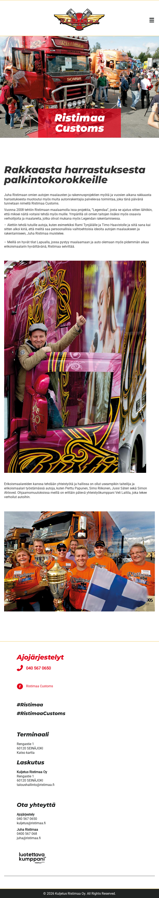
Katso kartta (26, 753)
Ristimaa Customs (39, 686)
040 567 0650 (38, 668)
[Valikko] (152, 20)
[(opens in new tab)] (32, 863)
